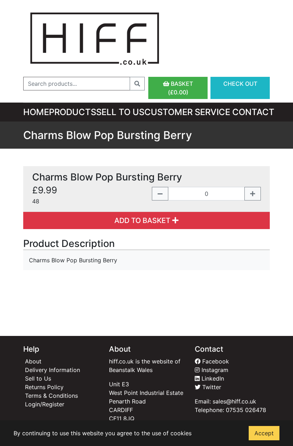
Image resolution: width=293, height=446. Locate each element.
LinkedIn (212, 378)
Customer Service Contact (209, 112)
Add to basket (143, 220)
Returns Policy (44, 387)
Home (36, 112)
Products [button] (72, 112)
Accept (264, 433)
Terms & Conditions (51, 395)
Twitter (210, 387)
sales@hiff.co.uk (234, 401)
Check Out (240, 83)
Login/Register (44, 404)
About (33, 361)
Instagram (214, 369)
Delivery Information (52, 369)
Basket (180, 88)
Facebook (214, 361)
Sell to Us (120, 112)
